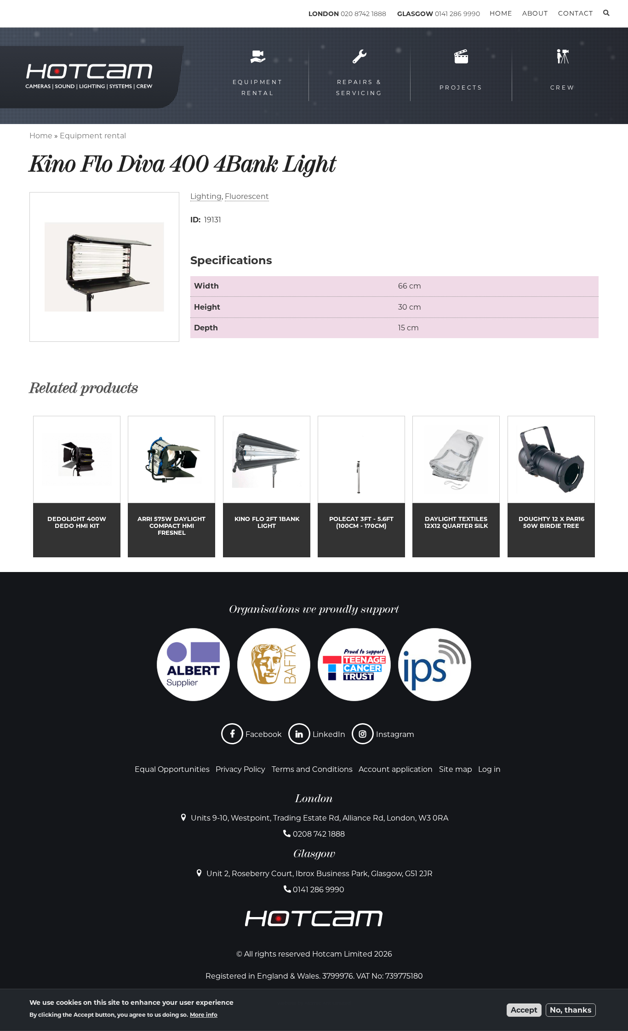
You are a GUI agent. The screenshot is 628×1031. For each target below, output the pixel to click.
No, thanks (571, 1010)
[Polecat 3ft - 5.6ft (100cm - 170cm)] (361, 486)
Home (40, 135)
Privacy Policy (240, 769)
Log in (489, 769)
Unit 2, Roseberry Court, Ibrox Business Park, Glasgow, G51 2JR (319, 873)
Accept (524, 1010)
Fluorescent (247, 196)
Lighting (206, 196)
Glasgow (314, 853)
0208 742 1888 (319, 834)
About (535, 13)
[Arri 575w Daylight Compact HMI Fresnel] (171, 486)
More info (203, 1014)
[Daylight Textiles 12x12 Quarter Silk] (456, 486)
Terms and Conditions (312, 769)
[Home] (69, 15)
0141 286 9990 (457, 14)
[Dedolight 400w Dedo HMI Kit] (76, 486)
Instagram (395, 734)
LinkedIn (329, 734)
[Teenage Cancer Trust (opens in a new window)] (354, 664)
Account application (396, 769)
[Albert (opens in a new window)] (193, 664)
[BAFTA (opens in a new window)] (273, 664)
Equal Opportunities (172, 769)
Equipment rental (93, 135)
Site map (455, 769)
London (314, 798)
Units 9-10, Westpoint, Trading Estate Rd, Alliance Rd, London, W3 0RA (319, 818)
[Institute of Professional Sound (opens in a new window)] (434, 664)
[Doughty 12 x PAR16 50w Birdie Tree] (551, 486)
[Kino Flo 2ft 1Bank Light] (266, 486)
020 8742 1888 (363, 14)
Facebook (263, 734)
